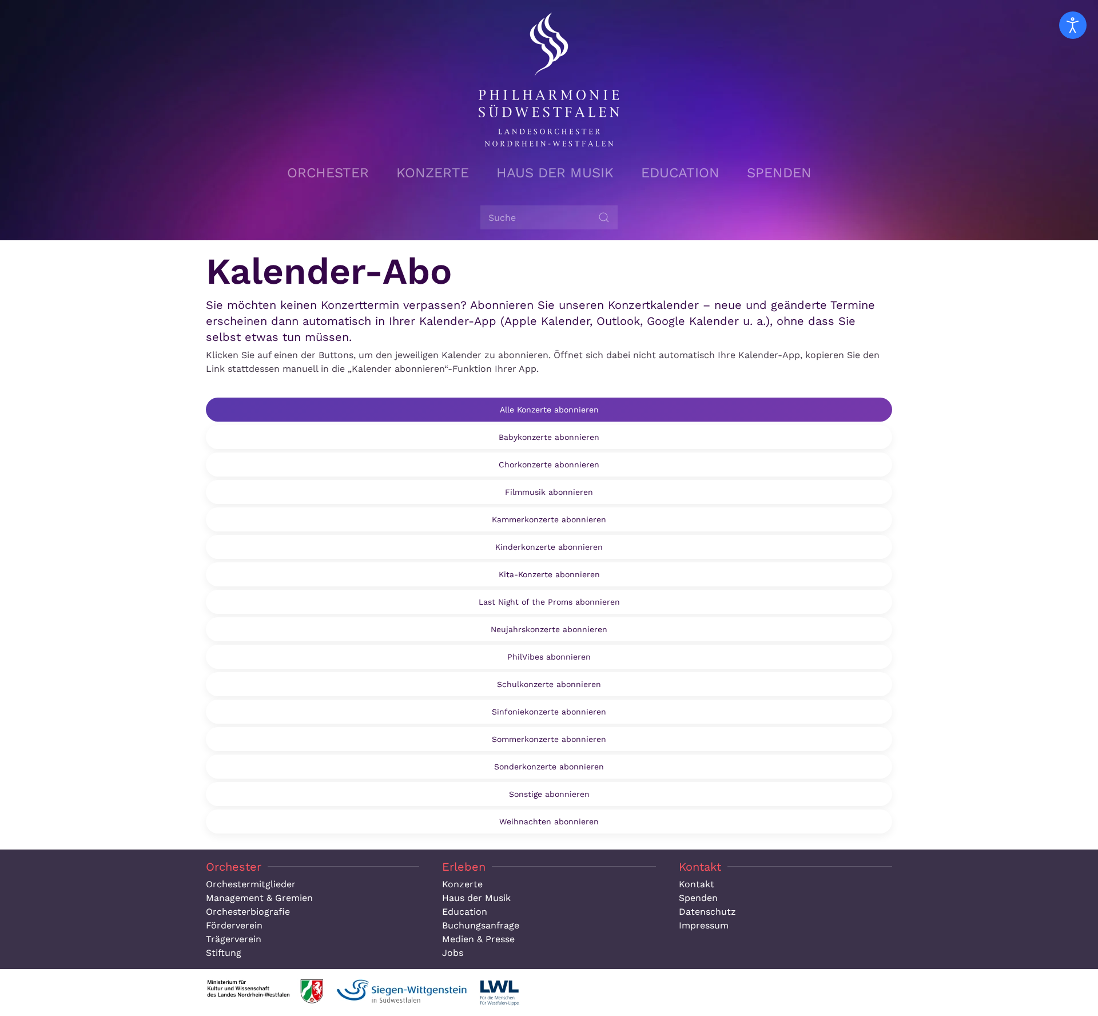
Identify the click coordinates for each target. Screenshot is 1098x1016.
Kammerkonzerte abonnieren (549, 519)
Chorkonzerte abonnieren (549, 464)
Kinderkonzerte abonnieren (549, 546)
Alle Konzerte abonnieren (549, 409)
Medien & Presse (478, 939)
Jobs (452, 952)
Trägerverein (233, 939)
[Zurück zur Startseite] (549, 79)
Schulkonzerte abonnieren (549, 684)
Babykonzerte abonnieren (549, 437)
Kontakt (696, 884)
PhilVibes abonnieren (549, 656)
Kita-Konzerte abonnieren (549, 574)
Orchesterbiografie (248, 911)
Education (680, 173)
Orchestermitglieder (251, 884)
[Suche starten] (604, 217)
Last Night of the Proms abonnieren (549, 601)
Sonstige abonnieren (549, 794)
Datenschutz (707, 911)
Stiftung (223, 952)
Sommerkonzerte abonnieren (549, 739)
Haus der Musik (555, 173)
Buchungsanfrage (480, 925)
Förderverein (234, 925)
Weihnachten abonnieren (549, 821)
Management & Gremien (259, 897)
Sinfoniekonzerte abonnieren (549, 711)
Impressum (704, 925)
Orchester (328, 173)
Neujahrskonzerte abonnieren (549, 629)
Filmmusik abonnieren (549, 492)
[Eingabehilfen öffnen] (1073, 25)
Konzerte (432, 173)
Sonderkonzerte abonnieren (549, 766)
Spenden (779, 173)
